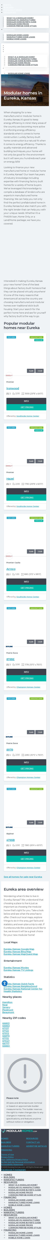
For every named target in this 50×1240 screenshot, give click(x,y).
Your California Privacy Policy (14, 1160)
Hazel (10, 478)
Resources (10, 12)
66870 (6, 1036)
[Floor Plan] (31, 371)
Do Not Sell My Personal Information (18, 1162)
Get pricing (27, 407)
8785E (10, 659)
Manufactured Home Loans (21, 37)
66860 (6, 1046)
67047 (5, 1041)
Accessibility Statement (12, 1165)
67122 (5, 1031)
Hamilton (7, 1002)
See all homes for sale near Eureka (23, 877)
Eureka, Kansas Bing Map (17, 951)
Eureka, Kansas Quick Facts (19, 984)
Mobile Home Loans (16, 39)
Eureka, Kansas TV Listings (18, 970)
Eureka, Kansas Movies (16, 967)
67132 (5, 1038)
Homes (7, 5)
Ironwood (12, 388)
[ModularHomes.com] (19, 1131)
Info (26, 401)
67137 (5, 1028)
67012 (5, 1033)
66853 (5, 1023)
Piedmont (7, 1010)
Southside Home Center (28, 416)
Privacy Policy (7, 1157)
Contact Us (33, 1142)
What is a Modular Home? (20, 18)
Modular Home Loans (18, 35)
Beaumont (8, 1012)
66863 (6, 1026)
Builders (9, 7)
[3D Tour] (39, 371)
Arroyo (10, 569)
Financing (9, 29)
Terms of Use (7, 1155)
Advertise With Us (36, 1146)
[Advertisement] (25, 252)
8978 (9, 749)
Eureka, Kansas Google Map (19, 949)
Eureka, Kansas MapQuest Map (21, 954)
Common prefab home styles (22, 26)
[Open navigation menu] (3, 83)
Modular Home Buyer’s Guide (21, 22)
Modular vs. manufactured (21, 20)
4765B (10, 840)
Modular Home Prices (18, 24)
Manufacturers (13, 10)
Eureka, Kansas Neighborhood (20, 986)
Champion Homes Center (28, 687)
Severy (6, 1007)
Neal (4, 1005)
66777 (5, 1043)
